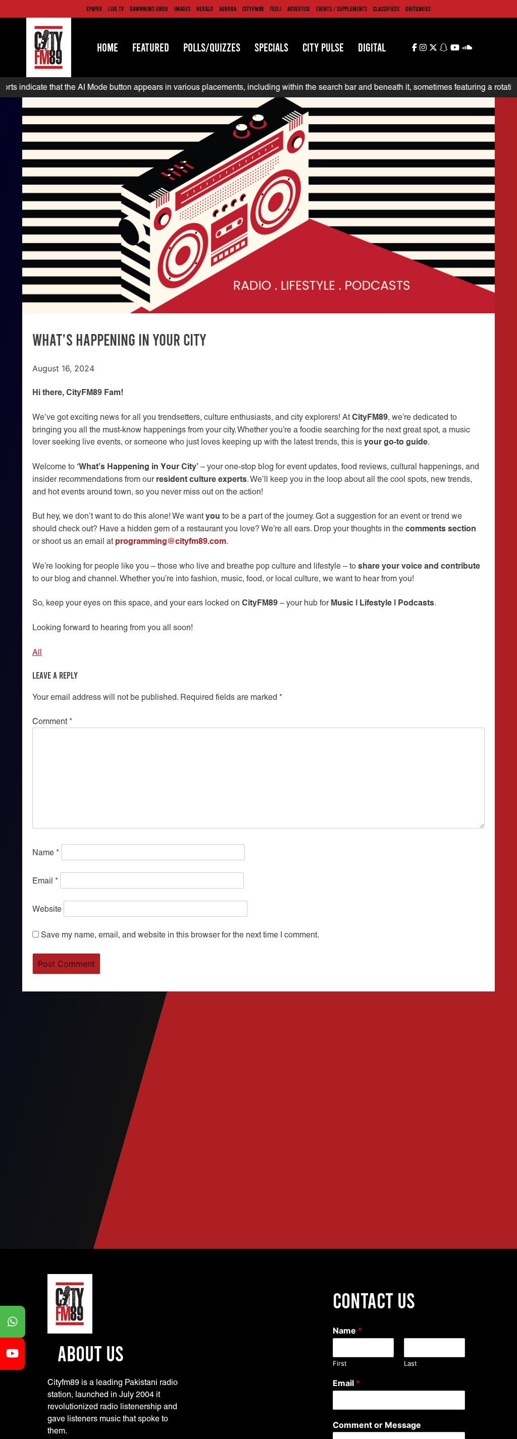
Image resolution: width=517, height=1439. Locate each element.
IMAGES (182, 9)
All (37, 652)
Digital (372, 46)
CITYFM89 (253, 9)
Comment (52, 721)
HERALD (204, 9)
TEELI (275, 9)
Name (45, 852)
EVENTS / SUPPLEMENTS (341, 9)
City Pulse (323, 46)
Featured (150, 46)
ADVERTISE (298, 9)
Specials (271, 46)
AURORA (227, 9)
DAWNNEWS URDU (149, 9)
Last (410, 1363)
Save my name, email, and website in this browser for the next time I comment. (180, 934)
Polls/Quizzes (211, 46)
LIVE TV (116, 9)
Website (47, 909)
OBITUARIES (418, 9)
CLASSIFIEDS (386, 9)
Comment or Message (377, 1425)
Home (107, 46)
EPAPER (94, 9)
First (340, 1363)
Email (45, 880)
